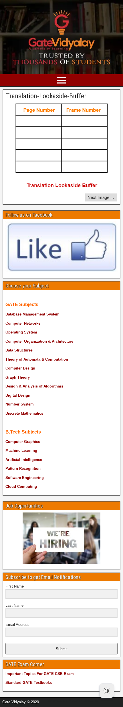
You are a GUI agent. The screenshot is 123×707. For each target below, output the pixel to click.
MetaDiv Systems (83, 700)
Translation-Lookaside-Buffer (46, 96)
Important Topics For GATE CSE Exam (39, 674)
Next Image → (101, 197)
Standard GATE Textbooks (28, 682)
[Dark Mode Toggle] (106, 690)
